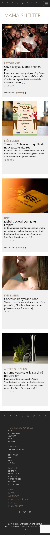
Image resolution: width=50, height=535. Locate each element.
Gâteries (12, 436)
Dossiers (12, 441)
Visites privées (14, 479)
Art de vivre (13, 484)
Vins (10, 452)
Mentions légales (19, 499)
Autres (11, 463)
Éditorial (12, 471)
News (11, 489)
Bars (10, 430)
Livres (11, 460)
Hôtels (11, 438)
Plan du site (15, 506)
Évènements (13, 473)
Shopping (14, 446)
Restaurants (14, 433)
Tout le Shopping (16, 449)
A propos (13, 496)
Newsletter (15, 492)
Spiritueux (13, 455)
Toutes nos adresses (20, 427)
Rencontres (13, 476)
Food (10, 457)
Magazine (14, 468)
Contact (13, 502)
